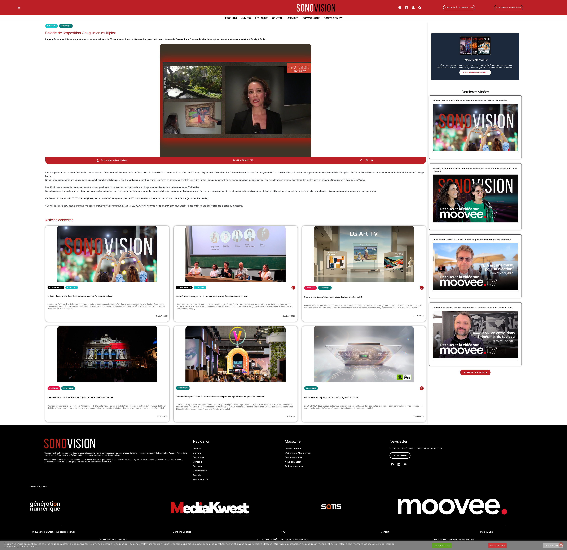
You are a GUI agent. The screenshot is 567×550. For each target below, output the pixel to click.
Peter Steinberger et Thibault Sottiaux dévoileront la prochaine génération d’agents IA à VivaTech (220, 396)
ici (36, 546)
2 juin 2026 (290, 416)
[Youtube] (405, 464)
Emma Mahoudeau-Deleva (114, 160)
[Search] (420, 8)
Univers (246, 18)
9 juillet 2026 (289, 316)
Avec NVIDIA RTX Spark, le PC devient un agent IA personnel (331, 397)
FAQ (283, 532)
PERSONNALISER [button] (553, 545)
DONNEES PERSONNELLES (113, 539)
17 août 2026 (161, 316)
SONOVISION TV (333, 18)
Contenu (277, 18)
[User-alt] (413, 8)
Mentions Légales (182, 532)
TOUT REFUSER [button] (497, 545)
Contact (385, 532)
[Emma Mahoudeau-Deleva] (98, 160)
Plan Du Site (486, 532)
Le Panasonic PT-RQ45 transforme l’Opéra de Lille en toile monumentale (80, 397)
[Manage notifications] (561, 544)
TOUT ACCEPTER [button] (442, 545)
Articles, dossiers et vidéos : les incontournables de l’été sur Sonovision (80, 296)
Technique (261, 18)
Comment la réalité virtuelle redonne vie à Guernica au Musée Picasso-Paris (472, 307)
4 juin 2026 (162, 416)
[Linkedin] (406, 8)
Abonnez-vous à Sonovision (160, 205)
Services (292, 18)
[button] (361, 160)
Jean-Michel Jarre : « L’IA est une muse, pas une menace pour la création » (472, 239)
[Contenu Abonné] (293, 288)
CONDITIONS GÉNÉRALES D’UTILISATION (454, 539)
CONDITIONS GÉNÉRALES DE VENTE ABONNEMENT (283, 539)
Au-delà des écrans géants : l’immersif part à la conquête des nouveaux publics (212, 296)
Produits (231, 18)
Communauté (311, 18)
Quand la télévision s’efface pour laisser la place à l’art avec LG (333, 297)
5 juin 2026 (419, 316)
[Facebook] (400, 8)
